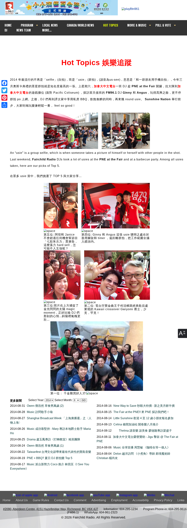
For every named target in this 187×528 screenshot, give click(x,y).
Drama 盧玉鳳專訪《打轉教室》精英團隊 (53, 439)
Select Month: (63, 400)
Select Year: (36, 400)
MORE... (47, 30)
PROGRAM (27, 25)
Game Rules (41, 500)
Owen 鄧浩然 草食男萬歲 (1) (45, 445)
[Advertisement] (96, 42)
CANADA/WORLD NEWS (80, 25)
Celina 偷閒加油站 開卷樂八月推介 (136, 424)
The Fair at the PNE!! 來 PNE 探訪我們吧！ (141, 412)
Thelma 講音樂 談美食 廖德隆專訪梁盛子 (145, 430)
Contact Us (61, 500)
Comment (80, 500)
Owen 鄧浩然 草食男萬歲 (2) (45, 405)
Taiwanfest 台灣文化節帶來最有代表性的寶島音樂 (59, 451)
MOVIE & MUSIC (136, 25)
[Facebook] (4, 83)
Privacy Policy (163, 500)
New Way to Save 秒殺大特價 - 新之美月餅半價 (144, 405)
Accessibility (141, 500)
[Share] (4, 105)
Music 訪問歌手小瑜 (40, 412)
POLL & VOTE (163, 25)
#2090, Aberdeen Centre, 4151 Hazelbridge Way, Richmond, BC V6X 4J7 (50, 509)
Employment (119, 500)
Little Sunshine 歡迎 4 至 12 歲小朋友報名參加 (143, 418)
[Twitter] (4, 90)
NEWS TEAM (23, 30)
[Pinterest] (4, 97)
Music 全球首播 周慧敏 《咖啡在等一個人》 (141, 447)
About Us (22, 500)
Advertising (98, 500)
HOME (8, 25)
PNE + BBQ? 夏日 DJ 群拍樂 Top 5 (49, 458)
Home (7, 500)
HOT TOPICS (110, 25)
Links (181, 500)
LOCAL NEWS (50, 25)
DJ (6, 30)
